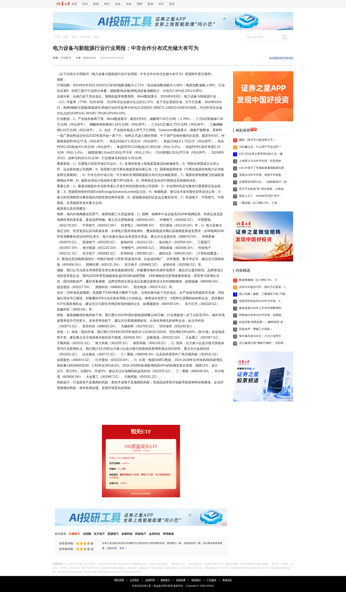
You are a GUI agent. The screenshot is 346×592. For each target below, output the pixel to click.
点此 (158, 585)
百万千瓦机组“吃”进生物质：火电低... (262, 188)
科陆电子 (140, 533)
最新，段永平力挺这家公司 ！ (257, 139)
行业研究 (85, 36)
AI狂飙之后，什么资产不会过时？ (260, 146)
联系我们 (196, 580)
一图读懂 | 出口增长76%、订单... (259, 202)
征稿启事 (181, 580)
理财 (139, 3)
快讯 (85, 3)
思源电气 (113, 533)
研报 (74, 36)
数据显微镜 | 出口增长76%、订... (259, 279)
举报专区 (227, 580)
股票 (96, 3)
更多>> (123, 548)
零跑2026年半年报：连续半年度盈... (261, 174)
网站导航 (119, 580)
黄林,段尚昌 (89, 57)
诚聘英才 (165, 580)
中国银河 (66, 57)
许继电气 (74, 533)
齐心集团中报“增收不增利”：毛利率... (262, 343)
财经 (107, 3)
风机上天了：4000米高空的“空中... (260, 195)
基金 (118, 3)
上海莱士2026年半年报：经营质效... (261, 160)
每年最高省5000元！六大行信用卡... (261, 336)
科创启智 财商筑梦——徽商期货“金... (262, 322)
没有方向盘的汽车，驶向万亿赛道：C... (263, 286)
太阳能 (87, 533)
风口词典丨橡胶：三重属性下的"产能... (263, 293)
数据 (150, 3)
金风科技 (154, 533)
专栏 (161, 3)
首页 (73, 3)
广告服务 (211, 580)
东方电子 (99, 533)
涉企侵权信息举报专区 (281, 57)
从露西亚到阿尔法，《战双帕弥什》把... (264, 181)
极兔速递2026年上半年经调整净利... (261, 308)
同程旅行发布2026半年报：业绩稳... (261, 315)
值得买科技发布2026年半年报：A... (261, 301)
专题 (128, 3)
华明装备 (168, 533)
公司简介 (134, 580)
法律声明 (150, 580)
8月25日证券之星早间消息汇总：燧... (262, 153)
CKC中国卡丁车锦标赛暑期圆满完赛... (262, 167)
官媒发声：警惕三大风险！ (256, 329)
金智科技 (127, 533)
